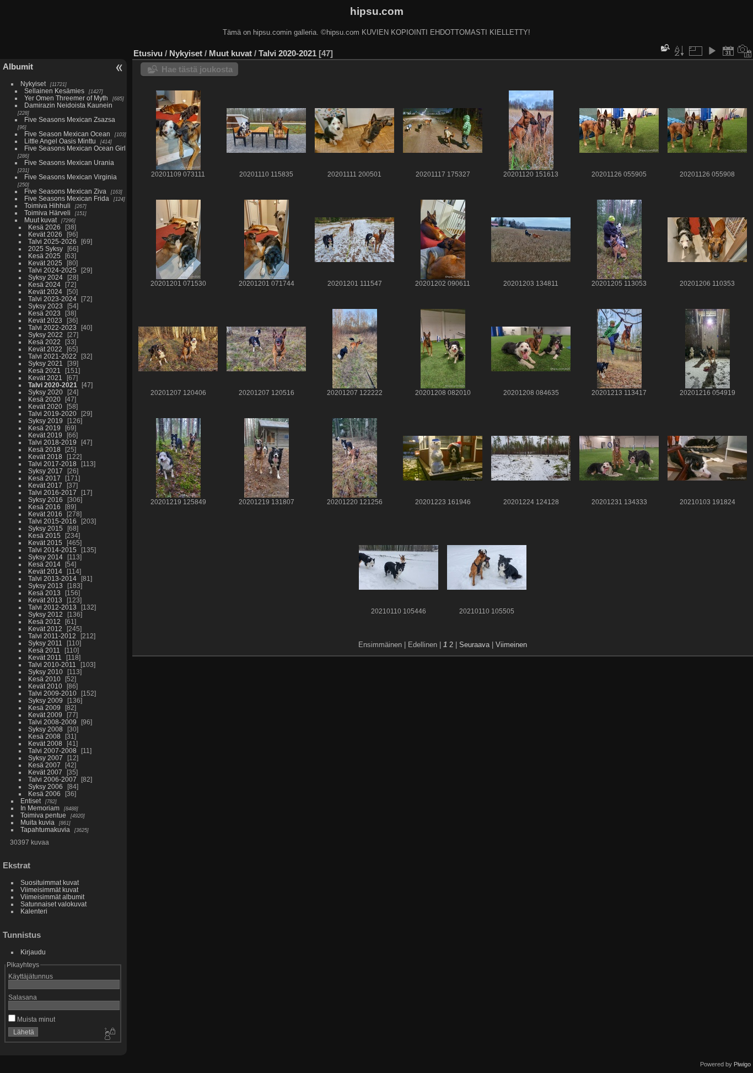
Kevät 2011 (45, 657)
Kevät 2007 (45, 772)
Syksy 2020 (45, 392)
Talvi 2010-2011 (52, 664)
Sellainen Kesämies (54, 90)
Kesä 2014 (44, 564)
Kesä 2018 (44, 449)
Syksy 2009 (45, 700)
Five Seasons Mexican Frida (66, 198)
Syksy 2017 (45, 470)
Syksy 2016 (45, 499)
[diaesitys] (711, 51)
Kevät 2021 (45, 377)
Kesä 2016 (44, 506)
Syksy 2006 (45, 786)
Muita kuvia (37, 822)
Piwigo (742, 1064)
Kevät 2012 (45, 628)
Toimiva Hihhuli (47, 205)
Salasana (22, 997)
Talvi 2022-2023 (52, 327)
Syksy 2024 (45, 277)
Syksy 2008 (45, 729)
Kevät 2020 (45, 406)
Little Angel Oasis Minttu (60, 141)
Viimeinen (511, 644)
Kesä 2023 (44, 313)
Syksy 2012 (45, 614)
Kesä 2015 (44, 535)
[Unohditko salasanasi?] (109, 1034)
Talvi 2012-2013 (52, 607)
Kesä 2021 (44, 370)
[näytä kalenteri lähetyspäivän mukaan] (728, 51)
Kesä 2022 (44, 341)
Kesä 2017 (44, 478)
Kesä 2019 (44, 427)
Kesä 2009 (44, 707)
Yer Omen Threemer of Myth (66, 98)
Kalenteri (33, 911)
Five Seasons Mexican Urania (69, 162)
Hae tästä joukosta (197, 69)
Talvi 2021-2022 (52, 356)
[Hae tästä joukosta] (664, 48)
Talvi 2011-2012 (52, 635)
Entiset (30, 800)
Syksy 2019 (45, 420)
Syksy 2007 (45, 757)
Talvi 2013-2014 (52, 578)
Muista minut (35, 1019)
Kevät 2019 (45, 435)
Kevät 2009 (45, 714)
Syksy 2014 (45, 556)
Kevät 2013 (45, 600)
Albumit (18, 66)
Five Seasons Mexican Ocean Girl (75, 148)
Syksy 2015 (45, 528)
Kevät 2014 (45, 571)
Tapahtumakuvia (45, 829)
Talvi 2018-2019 (52, 442)
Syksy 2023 (45, 305)
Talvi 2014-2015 (52, 549)
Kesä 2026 (44, 227)
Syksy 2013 (45, 585)
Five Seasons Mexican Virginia (70, 176)
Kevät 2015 (45, 542)
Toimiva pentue (43, 815)
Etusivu (148, 53)
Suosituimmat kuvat (49, 882)
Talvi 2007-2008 (52, 750)
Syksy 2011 (45, 643)
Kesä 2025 (44, 255)
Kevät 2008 (45, 743)
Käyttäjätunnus (30, 976)
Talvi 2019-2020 (52, 413)
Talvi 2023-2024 (52, 298)
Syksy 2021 (45, 363)
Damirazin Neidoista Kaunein (68, 105)
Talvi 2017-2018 (52, 463)
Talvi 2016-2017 (52, 492)
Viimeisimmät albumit (52, 896)
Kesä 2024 (44, 284)
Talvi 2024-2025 (52, 270)
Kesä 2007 (44, 764)
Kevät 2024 (45, 291)
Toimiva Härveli (47, 212)
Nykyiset (33, 83)
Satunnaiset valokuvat (53, 903)
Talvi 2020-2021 (52, 384)
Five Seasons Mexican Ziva (65, 191)
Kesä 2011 (44, 650)
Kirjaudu (33, 951)
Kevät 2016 (45, 513)
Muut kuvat (40, 219)
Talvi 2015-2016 (52, 521)
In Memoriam (40, 808)
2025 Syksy (45, 248)
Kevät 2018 (45, 456)
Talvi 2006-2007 (52, 779)
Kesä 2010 (44, 678)
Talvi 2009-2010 (52, 693)
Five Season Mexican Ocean (67, 133)
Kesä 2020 (44, 399)
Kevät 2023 (45, 320)
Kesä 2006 (44, 793)
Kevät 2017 (45, 485)
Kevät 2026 (45, 234)
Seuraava (474, 644)
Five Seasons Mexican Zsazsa (69, 119)
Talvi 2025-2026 (52, 241)
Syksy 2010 (45, 671)
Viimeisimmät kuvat (49, 889)
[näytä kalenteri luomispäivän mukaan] (745, 51)
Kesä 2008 (44, 736)
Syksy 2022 (45, 334)
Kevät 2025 (45, 262)
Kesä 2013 (44, 592)
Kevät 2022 (45, 349)
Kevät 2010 (45, 686)
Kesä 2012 (44, 621)
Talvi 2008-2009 (52, 721)
